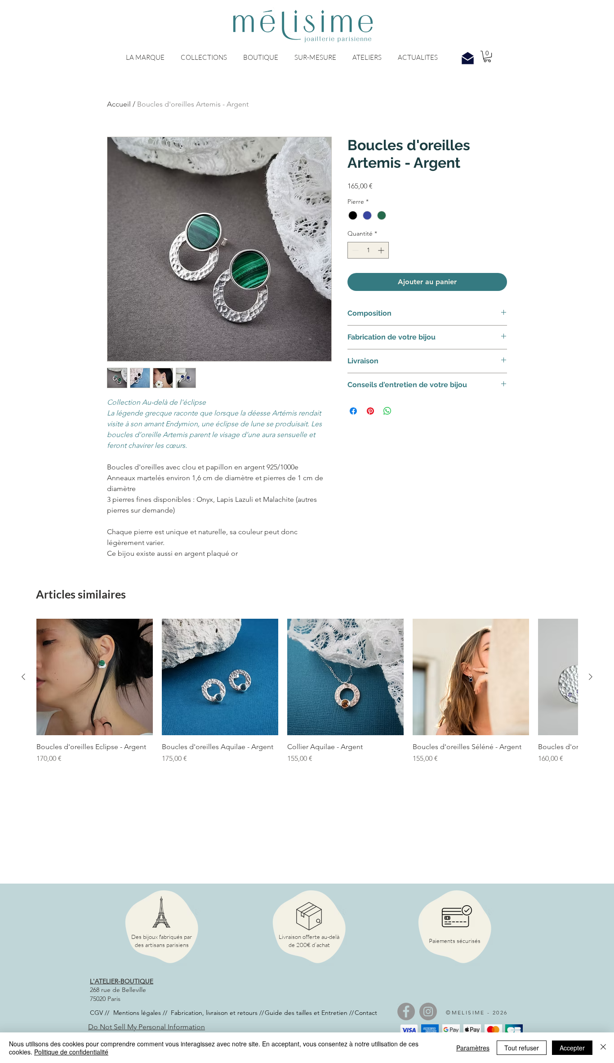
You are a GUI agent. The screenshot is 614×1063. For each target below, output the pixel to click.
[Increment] (381, 250)
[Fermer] (603, 1048)
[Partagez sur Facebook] (353, 411)
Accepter (572, 1047)
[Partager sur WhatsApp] (387, 411)
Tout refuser (521, 1047)
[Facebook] (406, 1011)
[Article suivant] (590, 676)
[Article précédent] (23, 676)
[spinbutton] (368, 250)
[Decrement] (354, 250)
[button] (145, 57)
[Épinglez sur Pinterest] (370, 411)
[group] (307, 707)
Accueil (119, 104)
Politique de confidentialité (71, 1051)
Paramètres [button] (472, 1047)
